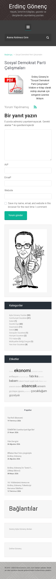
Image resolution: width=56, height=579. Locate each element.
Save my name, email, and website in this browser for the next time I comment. (29, 205)
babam (13, 381)
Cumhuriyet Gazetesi (18, 318)
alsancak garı (24, 377)
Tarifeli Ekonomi (15, 418)
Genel (11, 330)
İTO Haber (13, 338)
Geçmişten (13, 327)
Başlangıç (8, 54)
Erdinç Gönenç (28, 6)
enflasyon (14, 376)
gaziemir (27, 391)
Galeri (11, 321)
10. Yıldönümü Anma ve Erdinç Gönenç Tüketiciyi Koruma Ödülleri (19, 485)
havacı (11, 371)
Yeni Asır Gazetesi (17, 344)
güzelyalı (14, 395)
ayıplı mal (34, 381)
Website (8, 190)
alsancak (29, 386)
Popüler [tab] (28, 410)
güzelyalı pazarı (37, 371)
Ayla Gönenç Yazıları (18, 315)
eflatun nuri (42, 381)
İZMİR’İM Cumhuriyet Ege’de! (20, 430)
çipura (21, 391)
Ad (6, 164)
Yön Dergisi (12, 441)
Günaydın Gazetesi (17, 333)
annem (41, 386)
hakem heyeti (24, 381)
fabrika (33, 376)
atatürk (12, 386)
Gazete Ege (14, 324)
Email (7, 177)
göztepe (13, 391)
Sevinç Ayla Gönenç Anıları (20, 529)
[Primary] (28, 27)
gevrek (41, 377)
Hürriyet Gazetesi (16, 335)
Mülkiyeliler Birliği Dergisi (19, 341)
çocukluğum (39, 391)
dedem (18, 386)
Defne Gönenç (15, 548)
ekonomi (22, 370)
